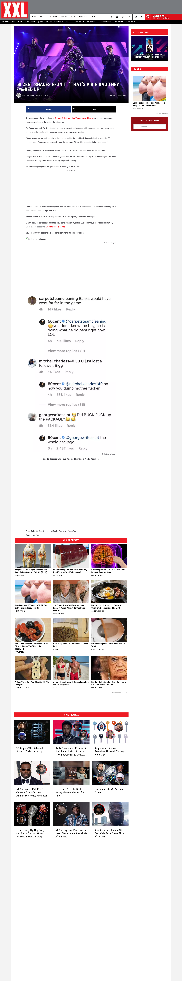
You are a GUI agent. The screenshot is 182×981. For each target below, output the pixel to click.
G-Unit (45, 531)
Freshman (53, 17)
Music (42, 17)
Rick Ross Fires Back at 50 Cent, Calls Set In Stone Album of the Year (109, 833)
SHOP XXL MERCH (105, 22)
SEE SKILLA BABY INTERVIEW (125, 22)
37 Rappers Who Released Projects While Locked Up (29, 750)
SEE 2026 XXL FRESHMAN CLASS (83, 22)
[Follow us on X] (129, 17)
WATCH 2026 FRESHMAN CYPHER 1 (24, 22)
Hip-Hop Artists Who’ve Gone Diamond (109, 791)
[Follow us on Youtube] (136, 17)
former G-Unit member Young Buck (70, 118)
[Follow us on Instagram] (123, 17)
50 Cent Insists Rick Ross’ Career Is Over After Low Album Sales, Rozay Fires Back (31, 792)
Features (83, 17)
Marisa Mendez (27, 95)
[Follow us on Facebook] (142, 17)
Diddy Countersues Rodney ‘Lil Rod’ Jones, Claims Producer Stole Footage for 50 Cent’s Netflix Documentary (70, 751)
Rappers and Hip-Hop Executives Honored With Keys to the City (110, 751)
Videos (64, 17)
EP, (55, 226)
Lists (93, 17)
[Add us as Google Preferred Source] (117, 17)
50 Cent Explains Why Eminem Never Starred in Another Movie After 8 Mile (71, 833)
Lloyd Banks (53, 531)
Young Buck (72, 531)
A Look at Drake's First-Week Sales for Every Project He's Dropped (149, 56)
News (34, 17)
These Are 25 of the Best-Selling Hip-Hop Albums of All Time (70, 792)
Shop (73, 17)
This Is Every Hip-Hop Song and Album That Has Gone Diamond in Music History (30, 833)
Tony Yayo (63, 531)
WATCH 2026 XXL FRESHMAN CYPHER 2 (54, 22)
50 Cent (90, 118)
